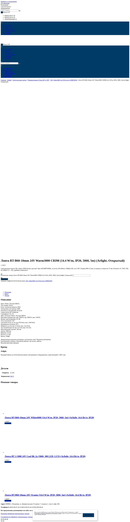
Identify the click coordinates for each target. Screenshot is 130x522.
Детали (7, 295)
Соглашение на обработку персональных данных (17, 517)
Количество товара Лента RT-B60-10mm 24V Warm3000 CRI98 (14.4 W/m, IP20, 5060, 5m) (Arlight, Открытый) (36, 275)
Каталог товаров (10, 31)
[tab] (67, 292)
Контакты (8, 34)
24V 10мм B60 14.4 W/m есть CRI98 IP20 (63, 80)
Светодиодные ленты (19, 80)
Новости (7, 27)
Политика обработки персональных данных (15, 513)
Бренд (6, 294)
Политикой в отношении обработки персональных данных (47, 513)
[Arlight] (7, 289)
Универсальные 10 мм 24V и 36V (38, 80)
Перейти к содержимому (9, 1)
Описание (8, 292)
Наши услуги (9, 29)
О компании (9, 25)
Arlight (9, 80)
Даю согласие (88, 515)
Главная (3, 80)
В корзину (4, 279)
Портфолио (8, 32)
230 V (12, 376)
